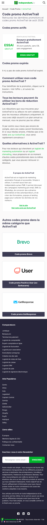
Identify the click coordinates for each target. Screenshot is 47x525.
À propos (5, 435)
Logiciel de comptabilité (11, 340)
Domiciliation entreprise (11, 353)
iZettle (4, 404)
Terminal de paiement (10, 337)
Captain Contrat (8, 397)
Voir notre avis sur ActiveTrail (23, 208)
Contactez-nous (8, 445)
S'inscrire (37, 460)
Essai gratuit (27, 55)
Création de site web (10, 356)
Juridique (5, 331)
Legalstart (6, 394)
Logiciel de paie (8, 369)
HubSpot (5, 419)
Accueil (5, 9)
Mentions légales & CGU (11, 439)
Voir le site (23, 205)
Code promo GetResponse (23, 314)
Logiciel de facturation (10, 346)
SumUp (5, 400)
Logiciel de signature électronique (14, 372)
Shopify (5, 413)
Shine (4, 388)
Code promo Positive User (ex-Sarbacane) (23, 284)
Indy (4, 391)
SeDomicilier (6, 407)
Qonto (4, 385)
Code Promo (15, 9)
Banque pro (6, 334)
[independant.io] (24, 2)
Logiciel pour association (11, 350)
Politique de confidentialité (12, 442)
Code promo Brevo (23, 254)
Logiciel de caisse (9, 362)
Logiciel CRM (7, 365)
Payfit (4, 416)
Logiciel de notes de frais (11, 359)
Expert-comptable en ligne (12, 343)
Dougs (4, 410)
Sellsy (4, 422)
